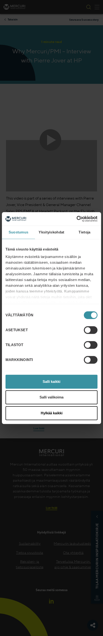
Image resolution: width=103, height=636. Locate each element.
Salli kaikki (51, 381)
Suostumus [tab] (19, 232)
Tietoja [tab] (84, 232)
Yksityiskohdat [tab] (51, 232)
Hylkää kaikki (52, 413)
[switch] (90, 330)
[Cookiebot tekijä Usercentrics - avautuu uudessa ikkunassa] (76, 219)
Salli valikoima (51, 397)
